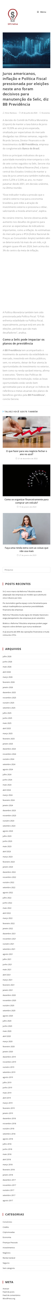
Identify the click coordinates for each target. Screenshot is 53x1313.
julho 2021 (7, 959)
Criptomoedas (9, 1232)
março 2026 (7, 677)
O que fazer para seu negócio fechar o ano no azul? (26, 453)
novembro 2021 (9, 938)
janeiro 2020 (8, 1051)
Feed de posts (8, 1292)
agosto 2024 (8, 769)
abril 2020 (7, 1036)
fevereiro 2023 (9, 861)
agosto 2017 (8, 1200)
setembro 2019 (9, 1072)
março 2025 (7, 733)
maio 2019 (7, 1092)
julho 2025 (7, 713)
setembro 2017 (9, 1195)
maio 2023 (7, 846)
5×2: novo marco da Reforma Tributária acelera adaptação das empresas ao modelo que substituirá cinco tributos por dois (24, 594)
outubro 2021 (8, 944)
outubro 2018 (8, 1128)
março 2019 (7, 1103)
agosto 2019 (8, 1077)
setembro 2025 (9, 707)
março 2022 (7, 918)
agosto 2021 (8, 954)
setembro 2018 (9, 1133)
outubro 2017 (8, 1190)
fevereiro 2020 (9, 1046)
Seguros (6, 1263)
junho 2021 (7, 964)
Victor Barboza (11, 113)
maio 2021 (7, 969)
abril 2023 (7, 851)
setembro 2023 (9, 826)
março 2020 (7, 1041)
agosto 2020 (8, 1015)
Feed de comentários (11, 1295)
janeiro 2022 (8, 928)
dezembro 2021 (9, 933)
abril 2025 (7, 728)
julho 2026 (7, 656)
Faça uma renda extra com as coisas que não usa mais (26, 549)
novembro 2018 (9, 1123)
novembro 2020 (9, 1000)
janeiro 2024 (8, 805)
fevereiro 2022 (9, 923)
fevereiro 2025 (9, 738)
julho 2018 (7, 1144)
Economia (46, 113)
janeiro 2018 (8, 1175)
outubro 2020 (8, 1005)
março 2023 (7, 856)
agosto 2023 (8, 831)
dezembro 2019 (9, 1057)
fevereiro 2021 (9, 985)
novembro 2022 (9, 877)
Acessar (6, 1288)
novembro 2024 (9, 754)
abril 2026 (7, 672)
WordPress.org (9, 1298)
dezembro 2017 (9, 1180)
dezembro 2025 (9, 692)
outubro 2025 (8, 702)
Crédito (6, 1227)
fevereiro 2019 (9, 1108)
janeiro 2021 (8, 990)
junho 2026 (7, 661)
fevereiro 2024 (9, 800)
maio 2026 (7, 666)
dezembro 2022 (9, 872)
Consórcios (7, 1222)
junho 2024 (7, 779)
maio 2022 (7, 908)
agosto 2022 (8, 892)
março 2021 (7, 980)
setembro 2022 (9, 887)
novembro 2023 (9, 815)
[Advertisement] (26, 282)
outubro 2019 (8, 1067)
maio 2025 (7, 723)
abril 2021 (7, 974)
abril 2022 (7, 913)
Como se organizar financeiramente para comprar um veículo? (26, 501)
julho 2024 (7, 774)
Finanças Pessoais (10, 1242)
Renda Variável (9, 1258)
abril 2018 (7, 1159)
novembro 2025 (9, 697)
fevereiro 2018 (9, 1169)
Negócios (6, 1253)
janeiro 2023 (8, 867)
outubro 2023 (8, 820)
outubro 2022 (8, 882)
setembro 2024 (9, 764)
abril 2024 (7, 790)
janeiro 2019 (8, 1113)
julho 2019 (7, 1082)
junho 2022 (7, 903)
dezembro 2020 (9, 995)
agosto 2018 (8, 1139)
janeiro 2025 (8, 743)
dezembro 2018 (9, 1118)
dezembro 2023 (9, 810)
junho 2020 (7, 1026)
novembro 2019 (9, 1062)
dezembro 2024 (9, 749)
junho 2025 (7, 718)
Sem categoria (9, 1268)
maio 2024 (7, 784)
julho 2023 (7, 836)
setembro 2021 (9, 949)
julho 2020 (7, 1021)
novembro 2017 (9, 1185)
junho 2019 (7, 1087)
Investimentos (9, 1247)
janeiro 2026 (8, 687)
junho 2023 (7, 841)
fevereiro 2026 (9, 682)
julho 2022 (7, 897)
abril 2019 (7, 1098)
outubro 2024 (8, 759)
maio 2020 (7, 1031)
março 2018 (7, 1164)
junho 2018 (7, 1149)
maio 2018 (7, 1154)
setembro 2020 (9, 1010)
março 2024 (7, 795)
